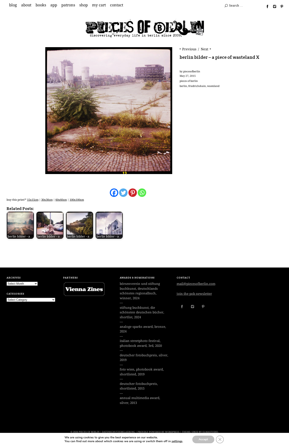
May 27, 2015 (188, 75)
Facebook (265, 6)
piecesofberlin (191, 71)
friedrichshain (197, 86)
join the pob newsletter (194, 294)
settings (177, 441)
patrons (68, 5)
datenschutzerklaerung (118, 432)
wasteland (213, 86)
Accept (203, 439)
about (26, 5)
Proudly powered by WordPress (158, 432)
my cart (99, 5)
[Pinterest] (132, 192)
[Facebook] (114, 192)
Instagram (273, 6)
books (41, 5)
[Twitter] (123, 192)
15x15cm (33, 199)
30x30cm (47, 199)
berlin (183, 86)
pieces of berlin (189, 81)
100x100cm (77, 199)
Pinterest (280, 6)
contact (116, 5)
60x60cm (61, 199)
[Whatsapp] (142, 192)
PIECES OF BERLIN (89, 432)
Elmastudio (210, 432)
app (53, 5)
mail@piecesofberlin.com (196, 284)
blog (13, 5)
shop (83, 5)
